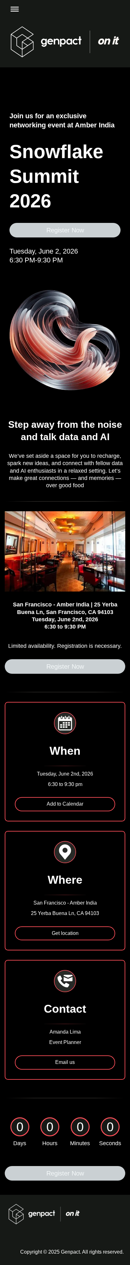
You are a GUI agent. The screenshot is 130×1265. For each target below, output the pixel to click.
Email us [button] (65, 1062)
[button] (13, 8)
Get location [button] (65, 933)
